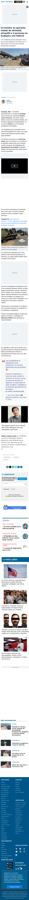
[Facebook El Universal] (20, 849)
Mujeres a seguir (5, 786)
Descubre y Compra (20, 802)
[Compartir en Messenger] (16, 467)
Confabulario (4, 820)
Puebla (17, 786)
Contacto (21, 889)
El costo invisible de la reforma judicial (11, 527)
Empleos (17, 808)
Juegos (17, 825)
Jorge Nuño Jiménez (9, 533)
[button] (18, 2)
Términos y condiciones (11, 889)
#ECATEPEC (21, 367)
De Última (4, 849)
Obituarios (18, 810)
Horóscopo (18, 829)
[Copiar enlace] (18, 467)
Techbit (3, 828)
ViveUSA (17, 823)
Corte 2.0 (3, 784)
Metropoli (3, 802)
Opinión (5, 520)
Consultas (4, 839)
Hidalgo (17, 788)
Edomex (3, 97)
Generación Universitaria (18, 813)
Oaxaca (17, 784)
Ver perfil (9, 103)
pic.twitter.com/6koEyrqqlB (15, 391)
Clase (2, 843)
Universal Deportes (6, 814)
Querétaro (18, 790)
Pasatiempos (19, 827)
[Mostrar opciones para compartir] (27, 7)
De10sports (18, 818)
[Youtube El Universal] (16, 852)
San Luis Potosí (19, 792)
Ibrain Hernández (8, 524)
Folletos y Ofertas (20, 804)
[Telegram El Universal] (16, 849)
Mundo (3, 798)
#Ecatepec (9, 389)
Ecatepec (16, 457)
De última (4, 832)
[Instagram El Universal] (20, 852)
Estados (3, 804)
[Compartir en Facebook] (7, 467)
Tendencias (4, 822)
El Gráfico (18, 816)
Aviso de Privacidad (15, 882)
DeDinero (18, 821)
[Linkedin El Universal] (16, 855)
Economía (4, 812)
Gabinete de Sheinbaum (4, 795)
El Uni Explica (5, 792)
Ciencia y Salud (5, 824)
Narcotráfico (4, 806)
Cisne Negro (4, 857)
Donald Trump (5, 800)
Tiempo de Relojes (6, 855)
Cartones (3, 810)
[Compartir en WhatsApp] (13, 467)
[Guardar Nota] (21, 467)
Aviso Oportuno (19, 806)
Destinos (3, 834)
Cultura (3, 818)
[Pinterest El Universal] (24, 852)
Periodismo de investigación (5, 789)
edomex (5, 459)
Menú (2, 830)
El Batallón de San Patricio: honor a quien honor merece (10, 538)
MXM (2, 826)
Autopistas (4, 837)
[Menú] (27, 2)
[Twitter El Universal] (24, 849)
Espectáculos (5, 816)
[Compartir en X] (10, 467)
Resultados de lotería (19, 832)
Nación (3, 782)
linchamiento (7, 457)
